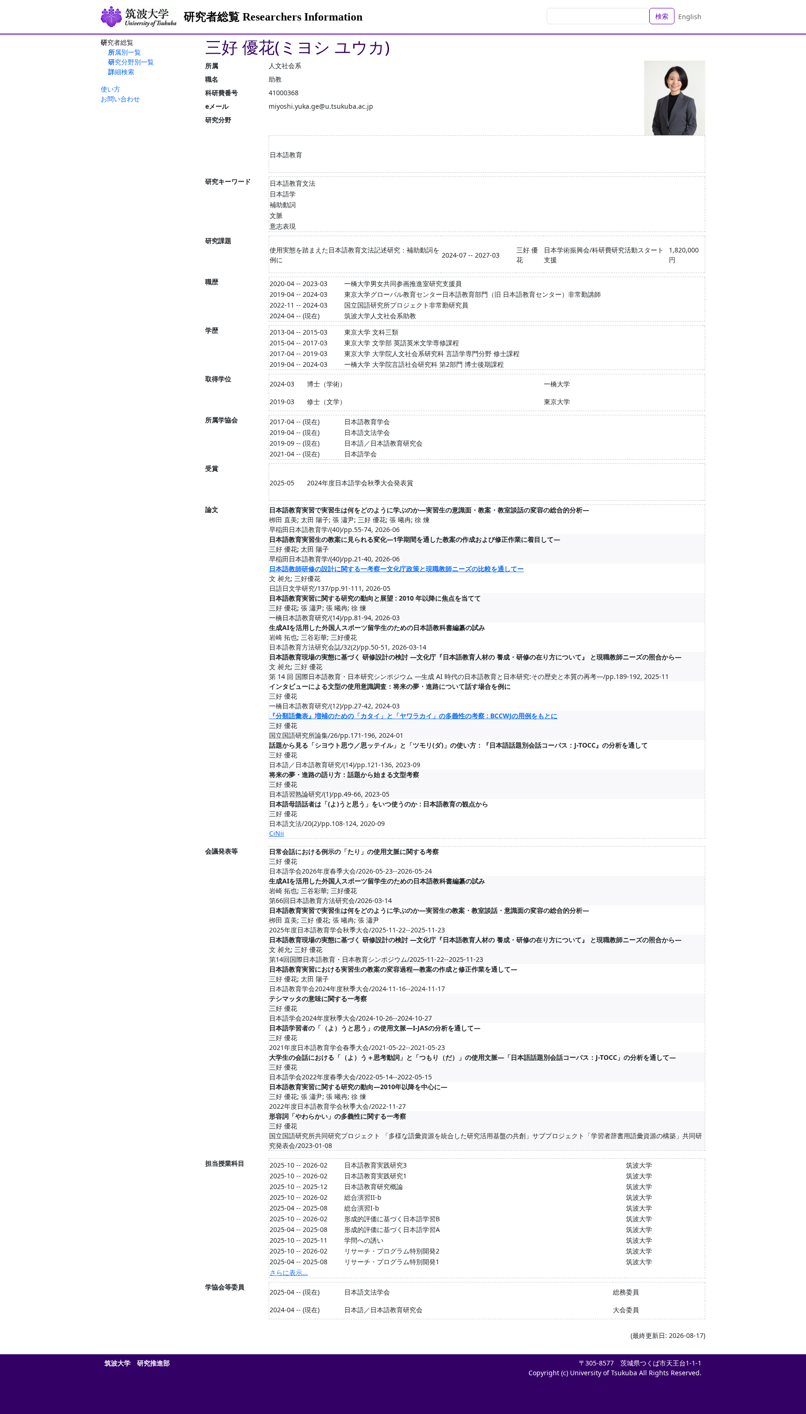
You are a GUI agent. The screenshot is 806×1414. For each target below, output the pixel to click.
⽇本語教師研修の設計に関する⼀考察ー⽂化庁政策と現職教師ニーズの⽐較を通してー (396, 568)
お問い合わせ (120, 98)
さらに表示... (289, 1272)
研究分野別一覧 (131, 61)
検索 (661, 16)
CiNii (276, 833)
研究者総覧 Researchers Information (273, 17)
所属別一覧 (124, 52)
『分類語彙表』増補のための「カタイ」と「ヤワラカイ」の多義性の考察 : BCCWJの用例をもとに (413, 715)
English (690, 16)
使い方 (110, 88)
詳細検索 (121, 71)
